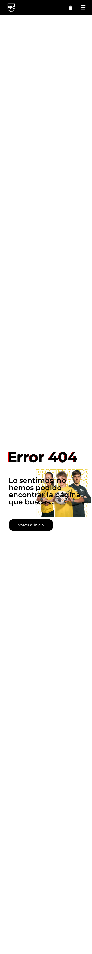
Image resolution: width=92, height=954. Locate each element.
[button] (83, 7)
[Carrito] (70, 7)
